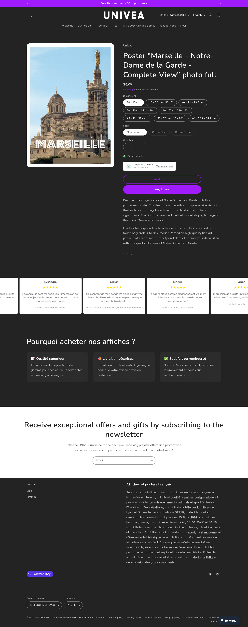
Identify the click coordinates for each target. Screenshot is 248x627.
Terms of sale (215, 618)
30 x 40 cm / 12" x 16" (140, 110)
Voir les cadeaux (164, 166)
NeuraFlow (78, 617)
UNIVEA (39, 617)
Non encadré (135, 132)
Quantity (128, 140)
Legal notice (215, 621)
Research (32, 484)
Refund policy (116, 618)
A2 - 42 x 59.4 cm (137, 118)
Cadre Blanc (185, 133)
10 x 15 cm (133, 102)
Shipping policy (172, 618)
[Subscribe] (152, 460)
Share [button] (130, 254)
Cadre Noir (161, 133)
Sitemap (32, 497)
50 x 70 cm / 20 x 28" (170, 118)
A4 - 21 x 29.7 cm (193, 102)
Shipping (128, 90)
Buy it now (162, 189)
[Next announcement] (220, 3)
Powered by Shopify (95, 617)
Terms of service (152, 618)
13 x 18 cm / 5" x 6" (161, 102)
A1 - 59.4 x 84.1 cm (204, 118)
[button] (30, 15)
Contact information (194, 618)
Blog (29, 491)
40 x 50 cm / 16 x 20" (176, 110)
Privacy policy (134, 618)
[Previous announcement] (27, 3)
